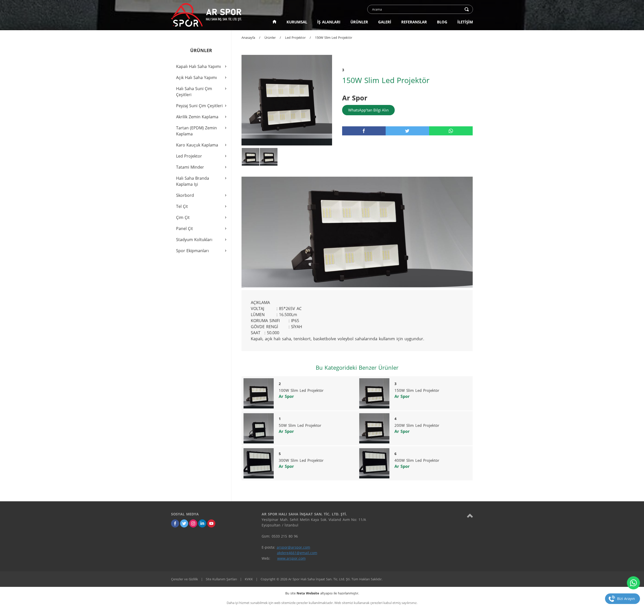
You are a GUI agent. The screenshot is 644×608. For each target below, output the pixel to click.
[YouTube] (211, 523)
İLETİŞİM (465, 21)
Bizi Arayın (626, 598)
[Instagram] (193, 523)
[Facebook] (175, 523)
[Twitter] (184, 523)
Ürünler (270, 37)
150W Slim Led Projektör (333, 37)
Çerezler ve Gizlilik (184, 579)
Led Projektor (295, 37)
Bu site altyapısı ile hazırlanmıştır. (322, 593)
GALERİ (384, 21)
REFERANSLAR (414, 21)
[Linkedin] (202, 523)
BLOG (442, 21)
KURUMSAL (297, 21)
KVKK (249, 579)
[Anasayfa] (274, 21)
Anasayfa (248, 37)
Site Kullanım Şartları (221, 579)
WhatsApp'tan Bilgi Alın (368, 109)
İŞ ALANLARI (328, 21)
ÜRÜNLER (359, 21)
